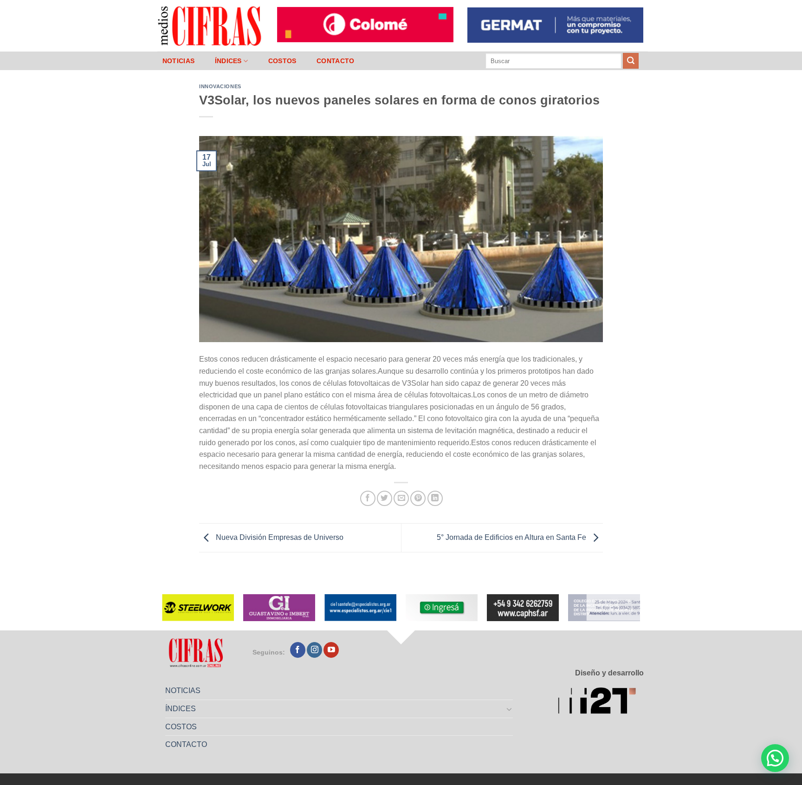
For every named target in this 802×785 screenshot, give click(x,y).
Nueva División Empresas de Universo (278, 537)
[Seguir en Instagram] (314, 650)
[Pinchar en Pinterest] (418, 498)
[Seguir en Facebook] (297, 650)
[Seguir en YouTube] (331, 650)
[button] (775, 758)
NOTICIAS (178, 61)
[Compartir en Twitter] (384, 498)
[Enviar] (631, 61)
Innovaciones (220, 86)
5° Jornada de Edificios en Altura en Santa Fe (512, 537)
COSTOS (282, 61)
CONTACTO (335, 61)
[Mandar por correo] (401, 498)
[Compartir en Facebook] (367, 498)
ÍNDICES (228, 61)
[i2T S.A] (601, 702)
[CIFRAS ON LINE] (210, 25)
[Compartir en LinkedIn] (435, 498)
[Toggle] (509, 708)
